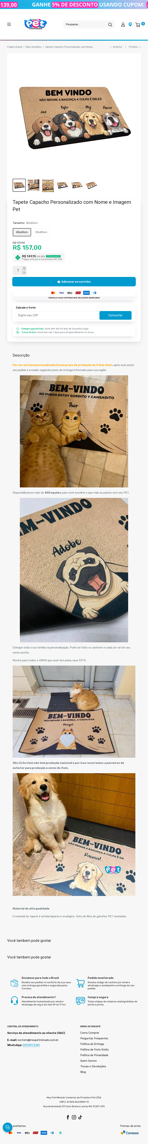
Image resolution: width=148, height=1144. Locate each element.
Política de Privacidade (94, 1055)
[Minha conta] (123, 24)
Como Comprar (89, 1032)
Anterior (117, 46)
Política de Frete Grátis (94, 1049)
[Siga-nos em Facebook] (68, 1117)
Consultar (115, 315)
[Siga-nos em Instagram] (74, 1117)
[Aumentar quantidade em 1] (24, 268)
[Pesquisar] (110, 24)
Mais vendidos (34, 46)
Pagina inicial (14, 46)
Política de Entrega (92, 1044)
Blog (83, 1072)
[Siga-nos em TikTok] (80, 1117)
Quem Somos (88, 1060)
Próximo (133, 46)
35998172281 (31, 1045)
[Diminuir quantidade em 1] (24, 273)
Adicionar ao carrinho (76, 281)
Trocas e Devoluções (93, 1066)
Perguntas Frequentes (94, 1038)
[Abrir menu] (9, 24)
